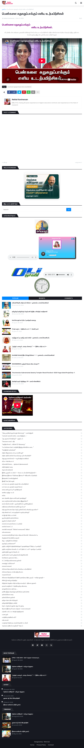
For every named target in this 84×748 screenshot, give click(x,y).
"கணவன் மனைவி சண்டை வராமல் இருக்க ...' (42, 436)
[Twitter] (19, 92)
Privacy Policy (41, 745)
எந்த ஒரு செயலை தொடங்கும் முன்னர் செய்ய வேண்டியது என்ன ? (42, 510)
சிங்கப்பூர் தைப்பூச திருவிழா (42, 580)
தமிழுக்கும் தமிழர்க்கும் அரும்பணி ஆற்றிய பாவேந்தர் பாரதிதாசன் (29, 312)
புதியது (5, 162)
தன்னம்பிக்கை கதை (42, 595)
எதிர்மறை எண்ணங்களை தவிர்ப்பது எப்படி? (42, 507)
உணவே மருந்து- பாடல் (42, 493)
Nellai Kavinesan (20, 99)
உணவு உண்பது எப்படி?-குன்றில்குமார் (42, 490)
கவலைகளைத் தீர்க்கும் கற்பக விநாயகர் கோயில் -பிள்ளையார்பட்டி (42, 535)
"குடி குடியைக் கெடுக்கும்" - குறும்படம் (42, 439)
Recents (42, 298)
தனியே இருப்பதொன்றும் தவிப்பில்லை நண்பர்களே (42, 592)
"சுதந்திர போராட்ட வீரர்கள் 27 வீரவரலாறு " (42, 444)
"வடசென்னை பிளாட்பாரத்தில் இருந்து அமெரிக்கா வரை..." (42, 447)
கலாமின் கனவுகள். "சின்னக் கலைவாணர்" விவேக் (42, 529)
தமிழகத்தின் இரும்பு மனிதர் (42, 603)
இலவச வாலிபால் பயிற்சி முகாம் (11, 705)
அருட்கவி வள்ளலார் (42, 470)
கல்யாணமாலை (42, 532)
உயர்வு (42, 495)
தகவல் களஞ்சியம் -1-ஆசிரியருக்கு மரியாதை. (42, 586)
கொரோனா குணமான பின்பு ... (42, 558)
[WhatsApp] (29, 92)
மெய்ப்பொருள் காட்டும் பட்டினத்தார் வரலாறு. (24, 320)
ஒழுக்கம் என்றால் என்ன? (42, 521)
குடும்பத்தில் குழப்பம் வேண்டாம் (42, 552)
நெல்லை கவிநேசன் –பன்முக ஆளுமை (22, 666)
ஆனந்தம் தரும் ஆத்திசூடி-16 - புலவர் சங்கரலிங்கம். (26, 381)
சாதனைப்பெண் (42, 575)
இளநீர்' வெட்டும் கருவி (42, 481)
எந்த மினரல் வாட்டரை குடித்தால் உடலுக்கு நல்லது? (42, 512)
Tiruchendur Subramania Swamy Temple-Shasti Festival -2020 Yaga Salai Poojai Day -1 (43, 373)
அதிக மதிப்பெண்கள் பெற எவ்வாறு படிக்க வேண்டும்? (42, 456)
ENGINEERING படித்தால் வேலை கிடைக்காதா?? (25, 364)
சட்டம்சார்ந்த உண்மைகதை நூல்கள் (42, 561)
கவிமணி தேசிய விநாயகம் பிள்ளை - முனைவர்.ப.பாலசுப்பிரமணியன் (30, 303)
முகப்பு (4, 9)
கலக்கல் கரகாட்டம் (42, 527)
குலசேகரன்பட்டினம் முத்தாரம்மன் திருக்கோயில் (42, 555)
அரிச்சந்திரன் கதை (42, 467)
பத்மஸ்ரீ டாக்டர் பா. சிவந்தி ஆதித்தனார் (42, 612)
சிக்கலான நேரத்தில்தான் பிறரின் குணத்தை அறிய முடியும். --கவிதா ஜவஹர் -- (42, 578)
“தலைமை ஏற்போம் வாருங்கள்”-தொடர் (42, 626)
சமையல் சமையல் (42, 566)
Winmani (47, 742)
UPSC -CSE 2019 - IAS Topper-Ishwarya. (25, 658)
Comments (69, 298)
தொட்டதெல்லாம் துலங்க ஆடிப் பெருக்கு (42, 606)
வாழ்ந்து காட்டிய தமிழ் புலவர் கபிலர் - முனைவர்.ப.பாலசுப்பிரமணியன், (31, 338)
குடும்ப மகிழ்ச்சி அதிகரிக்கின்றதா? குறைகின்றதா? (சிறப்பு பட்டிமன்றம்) (42, 546)
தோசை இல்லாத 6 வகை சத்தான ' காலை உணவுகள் (42, 609)
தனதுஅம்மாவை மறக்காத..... (42, 589)
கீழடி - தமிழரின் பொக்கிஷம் (42, 541)
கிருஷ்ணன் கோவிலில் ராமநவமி (42, 538)
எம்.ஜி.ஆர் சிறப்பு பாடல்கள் (42, 515)
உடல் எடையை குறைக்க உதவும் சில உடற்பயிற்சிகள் (42, 484)
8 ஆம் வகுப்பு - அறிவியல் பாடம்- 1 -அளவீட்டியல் (25, 329)
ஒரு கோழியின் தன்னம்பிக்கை (42, 518)
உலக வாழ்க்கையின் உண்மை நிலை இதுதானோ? (42, 501)
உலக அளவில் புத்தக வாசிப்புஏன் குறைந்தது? (42, 498)
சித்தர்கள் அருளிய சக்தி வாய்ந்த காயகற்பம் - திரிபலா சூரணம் (42, 583)
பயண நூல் (42, 614)
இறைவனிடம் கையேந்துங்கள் (42, 478)
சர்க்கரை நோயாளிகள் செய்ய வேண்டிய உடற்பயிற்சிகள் (42, 569)
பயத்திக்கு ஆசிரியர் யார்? (42, 617)
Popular (15, 298)
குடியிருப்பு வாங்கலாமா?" (42, 544)
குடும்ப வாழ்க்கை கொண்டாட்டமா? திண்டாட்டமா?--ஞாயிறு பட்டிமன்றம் (42, 549)
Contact (51, 745)
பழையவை (78, 162)
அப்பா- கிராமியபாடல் (42, 461)
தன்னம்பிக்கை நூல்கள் (42, 597)
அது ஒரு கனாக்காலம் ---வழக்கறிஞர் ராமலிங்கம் (42, 459)
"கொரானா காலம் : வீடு (42, 441)
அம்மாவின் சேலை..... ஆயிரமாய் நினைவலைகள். (42, 464)
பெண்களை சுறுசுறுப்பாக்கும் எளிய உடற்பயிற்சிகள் (20, 9)
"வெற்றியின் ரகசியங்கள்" (42, 450)
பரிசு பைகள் (42, 620)
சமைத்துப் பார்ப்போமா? (42, 563)
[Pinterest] (24, 92)
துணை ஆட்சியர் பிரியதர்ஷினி (11, 698)
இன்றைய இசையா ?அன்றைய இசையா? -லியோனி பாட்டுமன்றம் (42, 475)
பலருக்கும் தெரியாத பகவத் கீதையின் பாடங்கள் (42, 623)
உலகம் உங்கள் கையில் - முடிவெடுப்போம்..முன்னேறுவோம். (42, 504)
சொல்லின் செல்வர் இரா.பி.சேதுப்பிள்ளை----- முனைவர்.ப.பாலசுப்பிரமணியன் (33, 355)
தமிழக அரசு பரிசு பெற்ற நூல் (42, 600)
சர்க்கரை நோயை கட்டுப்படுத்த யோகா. (42, 572)
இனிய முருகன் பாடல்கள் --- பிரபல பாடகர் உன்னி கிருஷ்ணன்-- (42, 473)
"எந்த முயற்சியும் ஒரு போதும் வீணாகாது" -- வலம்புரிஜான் (42, 433)
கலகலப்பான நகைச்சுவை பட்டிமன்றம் (42, 524)
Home (32, 745)
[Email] (33, 92)
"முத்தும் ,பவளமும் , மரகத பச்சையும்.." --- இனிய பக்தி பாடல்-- (29, 346)
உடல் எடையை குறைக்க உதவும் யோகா (42, 487)
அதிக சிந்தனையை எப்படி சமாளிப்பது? (42, 453)
